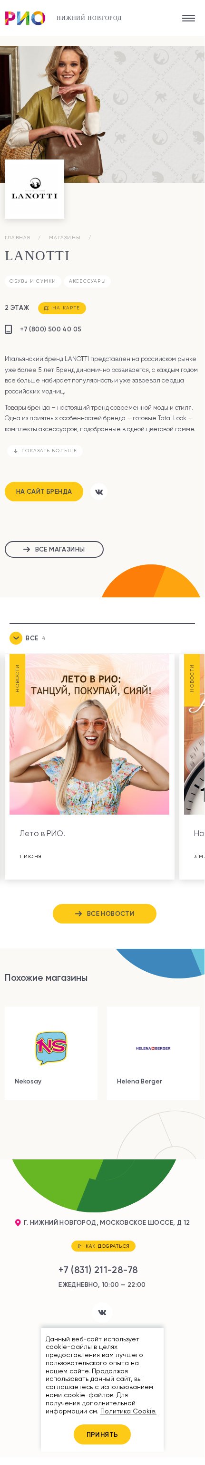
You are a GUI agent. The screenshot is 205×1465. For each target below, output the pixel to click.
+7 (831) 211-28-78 (98, 1269)
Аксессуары (87, 281)
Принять (102, 1434)
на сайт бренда (44, 491)
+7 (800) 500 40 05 (50, 329)
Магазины (65, 237)
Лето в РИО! (42, 833)
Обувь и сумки (33, 281)
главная (18, 237)
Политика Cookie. (128, 1411)
